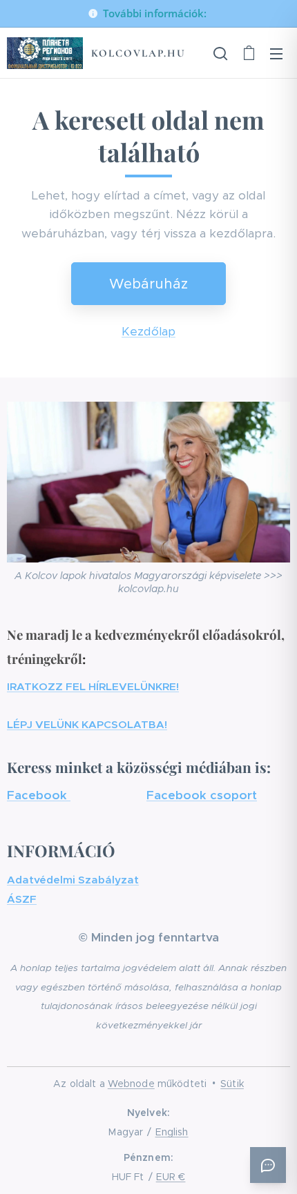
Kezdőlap (148, 331)
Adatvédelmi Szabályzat (73, 879)
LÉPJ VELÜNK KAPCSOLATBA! (87, 724)
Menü (276, 53)
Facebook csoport (201, 795)
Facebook (38, 795)
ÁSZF (22, 899)
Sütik (232, 1083)
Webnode (131, 1083)
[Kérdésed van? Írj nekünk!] (268, 1165)
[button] (220, 53)
